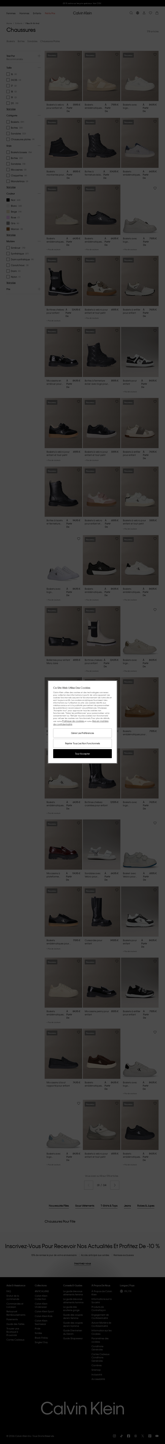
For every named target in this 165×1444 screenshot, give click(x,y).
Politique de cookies (73, 721)
